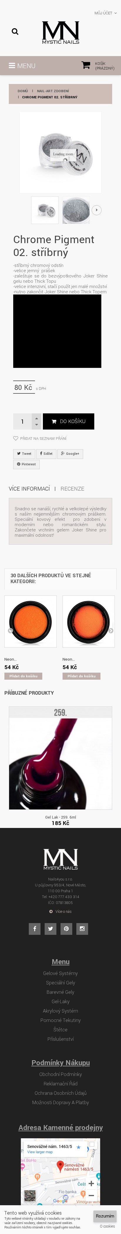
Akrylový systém (60, 1011)
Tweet (26, 453)
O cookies (107, 1226)
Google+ (72, 453)
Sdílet (48, 453)
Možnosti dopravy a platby (60, 1102)
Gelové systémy (60, 973)
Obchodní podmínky (60, 1074)
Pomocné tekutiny (61, 1020)
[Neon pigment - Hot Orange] (89, 621)
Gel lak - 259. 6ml (60, 817)
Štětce (60, 1030)
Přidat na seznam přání (43, 438)
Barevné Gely (60, 992)
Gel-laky (61, 1001)
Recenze (72, 489)
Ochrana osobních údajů (61, 1093)
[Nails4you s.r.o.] (60, 32)
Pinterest (28, 464)
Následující (97, 210)
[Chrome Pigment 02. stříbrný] (45, 210)
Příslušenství (61, 1039)
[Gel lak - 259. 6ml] (60, 758)
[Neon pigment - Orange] (30, 621)
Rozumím (105, 1216)
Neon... (10, 659)
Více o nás (64, 911)
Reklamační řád (61, 1084)
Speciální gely (60, 983)
